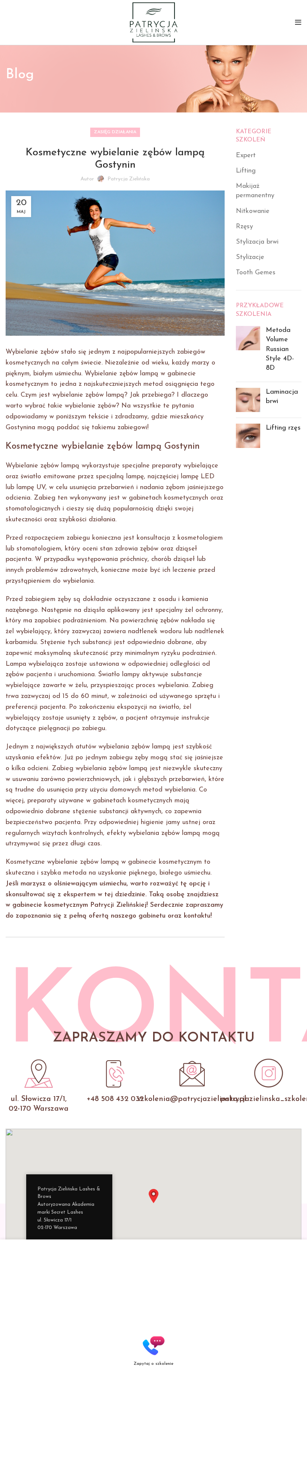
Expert (246, 155)
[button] (153, 1196)
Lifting (246, 171)
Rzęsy (244, 226)
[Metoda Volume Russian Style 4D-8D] (248, 351)
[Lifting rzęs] (248, 436)
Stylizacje (250, 257)
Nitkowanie (253, 211)
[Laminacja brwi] (248, 400)
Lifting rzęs (283, 428)
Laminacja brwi (282, 397)
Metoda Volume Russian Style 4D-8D (280, 349)
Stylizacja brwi (257, 242)
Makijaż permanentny (255, 191)
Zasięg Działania (115, 132)
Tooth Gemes (256, 272)
